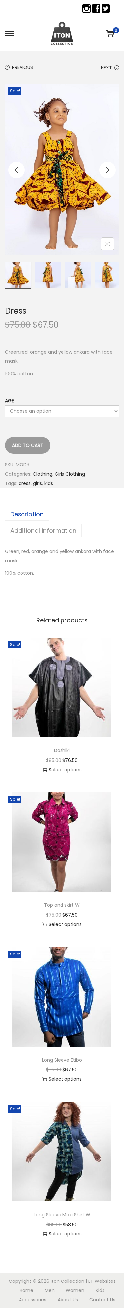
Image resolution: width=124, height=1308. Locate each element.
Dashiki (62, 750)
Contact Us (102, 1299)
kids (48, 483)
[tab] (62, 514)
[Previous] (16, 170)
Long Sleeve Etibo (62, 1060)
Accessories (32, 1299)
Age (9, 400)
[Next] (107, 170)
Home (26, 1290)
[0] (110, 33)
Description (27, 514)
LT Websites (102, 1281)
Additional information (43, 530)
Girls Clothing (70, 474)
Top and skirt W (62, 905)
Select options (65, 769)
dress (25, 483)
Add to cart (27, 445)
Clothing (42, 474)
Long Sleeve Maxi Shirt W (62, 1214)
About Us (68, 1299)
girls (37, 483)
